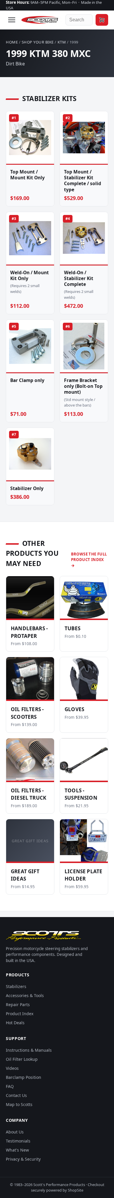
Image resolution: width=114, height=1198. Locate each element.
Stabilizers (16, 986)
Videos (12, 1068)
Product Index (19, 1013)
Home (12, 42)
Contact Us (16, 1095)
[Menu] (12, 20)
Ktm (62, 42)
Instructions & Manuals (29, 1050)
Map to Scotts (19, 1104)
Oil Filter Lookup (22, 1059)
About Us (15, 1132)
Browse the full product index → (89, 559)
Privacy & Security (23, 1159)
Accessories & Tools (25, 995)
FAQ (10, 1086)
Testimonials (18, 1141)
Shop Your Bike (38, 42)
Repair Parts (18, 1004)
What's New (17, 1150)
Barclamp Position (23, 1077)
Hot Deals (15, 1022)
